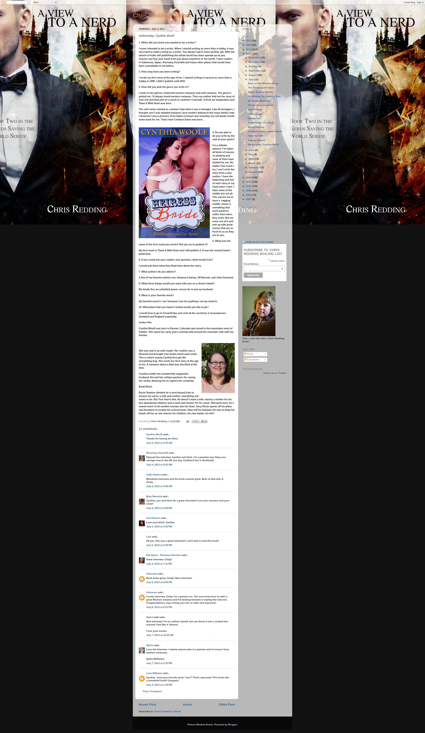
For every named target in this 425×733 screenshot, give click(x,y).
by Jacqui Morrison (259, 101)
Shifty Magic (255, 114)
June (252, 150)
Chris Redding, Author (162, 15)
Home (187, 704)
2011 (249, 182)
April (252, 159)
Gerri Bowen (153, 518)
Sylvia (149, 645)
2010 (249, 186)
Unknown (151, 574)
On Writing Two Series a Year (264, 96)
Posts (250, 354)
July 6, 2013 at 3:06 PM (159, 508)
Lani (148, 536)
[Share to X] (199, 421)
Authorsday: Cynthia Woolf (263, 144)
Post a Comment (152, 691)
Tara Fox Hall (255, 136)
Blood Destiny (256, 127)
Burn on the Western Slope (263, 83)
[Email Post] (187, 421)
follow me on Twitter (274, 373)
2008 (249, 195)
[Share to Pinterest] (206, 421)
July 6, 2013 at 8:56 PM (159, 582)
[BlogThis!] (196, 421)
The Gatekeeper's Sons (261, 87)
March (252, 163)
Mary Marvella (154, 496)
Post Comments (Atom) (168, 711)
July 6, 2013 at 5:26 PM (159, 545)
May (251, 154)
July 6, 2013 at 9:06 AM (159, 486)
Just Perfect (255, 109)
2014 (249, 49)
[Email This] (193, 421)
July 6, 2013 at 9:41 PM (159, 607)
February (254, 167)
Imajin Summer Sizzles (260, 92)
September (255, 71)
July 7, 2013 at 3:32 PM (159, 663)
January (253, 172)
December (255, 57)
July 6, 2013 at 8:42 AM (159, 464)
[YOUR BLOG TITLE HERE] (257, 242)
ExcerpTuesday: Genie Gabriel (265, 131)
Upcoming (254, 118)
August (253, 75)
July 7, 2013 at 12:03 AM (159, 635)
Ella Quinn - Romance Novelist (163, 555)
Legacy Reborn (256, 140)
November (255, 62)
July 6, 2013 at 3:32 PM (159, 526)
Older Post (227, 704)
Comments (252, 359)
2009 (249, 190)
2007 (249, 199)
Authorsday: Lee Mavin (261, 122)
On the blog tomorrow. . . (262, 105)
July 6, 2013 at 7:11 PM (159, 564)
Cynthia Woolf (154, 434)
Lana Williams (154, 673)
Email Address (263, 264)
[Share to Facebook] (202, 421)
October (253, 66)
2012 (249, 177)
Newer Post (147, 704)
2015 (249, 45)
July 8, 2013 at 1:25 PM (159, 685)
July (251, 79)
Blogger (232, 724)
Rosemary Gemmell (157, 453)
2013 (249, 54)
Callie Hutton (153, 474)
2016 (249, 40)
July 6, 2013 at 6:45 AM (159, 443)
